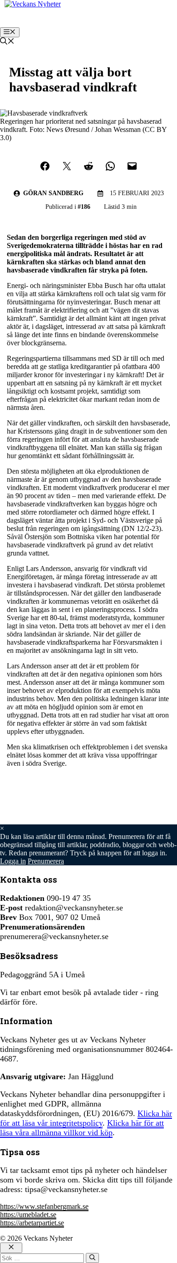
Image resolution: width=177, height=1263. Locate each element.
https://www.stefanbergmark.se (44, 1206)
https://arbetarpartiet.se (32, 1223)
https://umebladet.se (28, 1214)
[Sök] (92, 1258)
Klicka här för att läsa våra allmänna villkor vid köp (82, 1127)
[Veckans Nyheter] (33, 4)
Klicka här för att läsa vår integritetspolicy (86, 1118)
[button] (7, 42)
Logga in (13, 861)
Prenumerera (46, 861)
